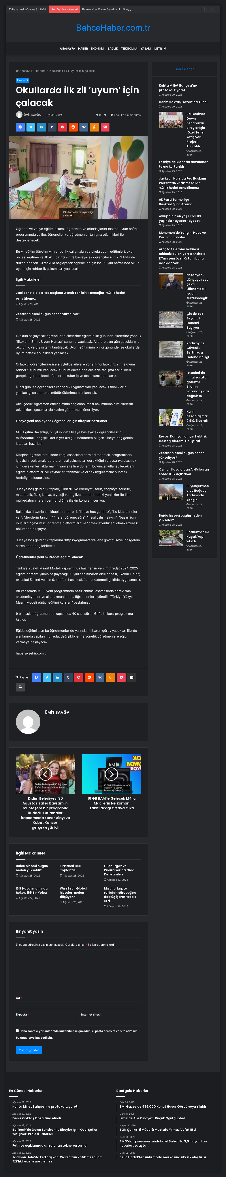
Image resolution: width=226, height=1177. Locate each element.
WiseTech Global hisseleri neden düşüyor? (73, 892)
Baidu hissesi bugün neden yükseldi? (32, 868)
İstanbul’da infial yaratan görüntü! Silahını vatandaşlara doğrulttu (197, 384)
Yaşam (146, 48)
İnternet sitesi (91, 1014)
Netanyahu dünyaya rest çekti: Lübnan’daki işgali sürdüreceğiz (197, 286)
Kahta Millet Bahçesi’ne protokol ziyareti (178, 87)
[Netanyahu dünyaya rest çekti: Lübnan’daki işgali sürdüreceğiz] (171, 281)
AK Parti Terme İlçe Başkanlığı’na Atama (175, 201)
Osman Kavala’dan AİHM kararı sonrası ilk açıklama (184, 471)
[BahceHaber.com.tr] (113, 27)
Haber (83, 48)
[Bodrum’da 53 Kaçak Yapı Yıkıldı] (171, 538)
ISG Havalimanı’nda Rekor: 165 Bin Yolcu (32, 890)
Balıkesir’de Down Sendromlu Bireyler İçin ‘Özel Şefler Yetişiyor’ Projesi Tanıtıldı (136, 9)
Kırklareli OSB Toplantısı (70, 868)
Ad (19, 998)
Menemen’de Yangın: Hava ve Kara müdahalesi (182, 234)
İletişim (160, 48)
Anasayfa (67, 48)
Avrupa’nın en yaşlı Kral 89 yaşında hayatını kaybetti (180, 218)
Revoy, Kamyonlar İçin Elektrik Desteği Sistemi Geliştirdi (183, 438)
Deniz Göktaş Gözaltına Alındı (183, 102)
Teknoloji (129, 48)
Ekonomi (98, 48)
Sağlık (113, 48)
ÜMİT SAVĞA (32, 115)
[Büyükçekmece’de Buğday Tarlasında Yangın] (171, 492)
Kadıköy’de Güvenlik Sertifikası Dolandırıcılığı (197, 350)
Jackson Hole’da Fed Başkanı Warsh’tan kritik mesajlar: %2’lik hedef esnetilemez (182, 183)
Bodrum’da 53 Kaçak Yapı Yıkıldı (197, 536)
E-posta (22, 1014)
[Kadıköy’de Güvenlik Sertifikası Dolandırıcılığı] (171, 349)
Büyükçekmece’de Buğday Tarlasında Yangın (197, 493)
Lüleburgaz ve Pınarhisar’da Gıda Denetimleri (119, 870)
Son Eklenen (184, 69)
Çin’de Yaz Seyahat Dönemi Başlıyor (194, 320)
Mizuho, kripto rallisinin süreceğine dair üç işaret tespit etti (120, 894)
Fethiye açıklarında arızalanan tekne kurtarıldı (183, 164)
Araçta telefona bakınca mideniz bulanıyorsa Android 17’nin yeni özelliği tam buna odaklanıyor (182, 256)
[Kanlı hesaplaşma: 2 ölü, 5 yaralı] (171, 417)
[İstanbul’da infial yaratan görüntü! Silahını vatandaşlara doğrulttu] (171, 379)
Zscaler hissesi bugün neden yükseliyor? (48, 314)
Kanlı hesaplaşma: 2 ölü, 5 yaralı (197, 416)
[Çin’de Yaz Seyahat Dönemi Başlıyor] (171, 319)
